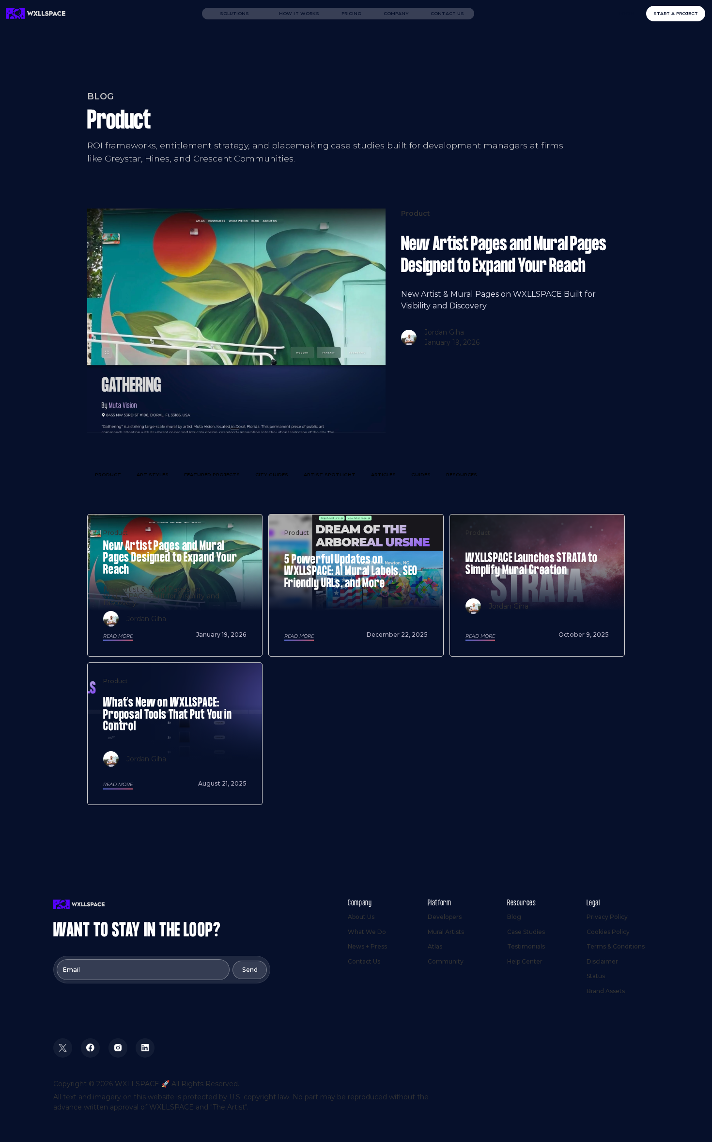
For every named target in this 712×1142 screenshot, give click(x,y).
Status (596, 976)
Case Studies (526, 931)
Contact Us (447, 13)
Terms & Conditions (616, 946)
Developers (445, 916)
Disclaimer (602, 961)
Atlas (435, 946)
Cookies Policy (608, 931)
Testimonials (526, 946)
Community (446, 961)
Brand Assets (606, 991)
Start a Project (675, 13)
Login (627, 13)
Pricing (351, 13)
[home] (35, 13)
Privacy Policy (607, 916)
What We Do (367, 931)
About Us (361, 916)
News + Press (367, 946)
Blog (514, 916)
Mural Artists (446, 931)
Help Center (524, 961)
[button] (234, 14)
